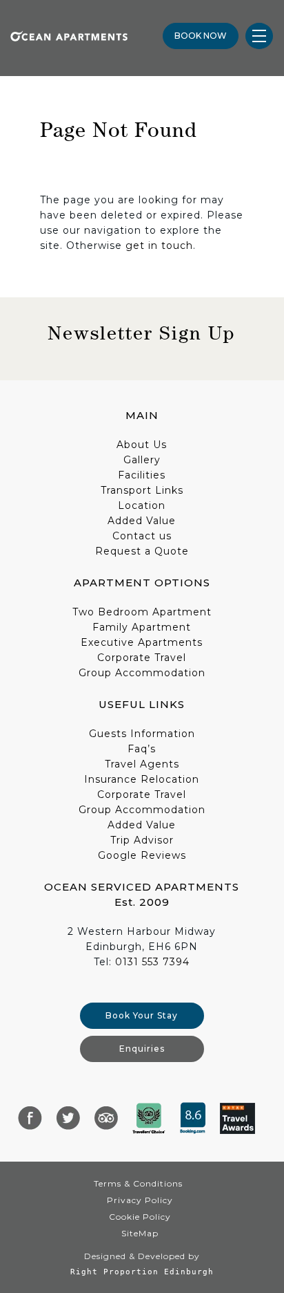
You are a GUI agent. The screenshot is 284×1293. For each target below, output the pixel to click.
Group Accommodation (142, 673)
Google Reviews (142, 855)
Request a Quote (142, 551)
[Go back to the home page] (69, 35)
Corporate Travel (141, 657)
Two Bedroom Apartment (142, 612)
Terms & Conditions (138, 1183)
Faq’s (142, 749)
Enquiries (142, 1048)
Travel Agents (142, 764)
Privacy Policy (140, 1200)
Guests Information (142, 733)
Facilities (141, 475)
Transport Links (142, 490)
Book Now (200, 35)
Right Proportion (114, 1271)
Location (141, 505)
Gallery (142, 460)
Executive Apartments (142, 642)
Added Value (142, 520)
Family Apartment (141, 627)
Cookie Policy (140, 1216)
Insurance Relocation (141, 779)
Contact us (142, 536)
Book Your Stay (141, 1015)
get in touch (159, 245)
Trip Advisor (142, 840)
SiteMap (140, 1233)
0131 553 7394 (152, 962)
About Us (141, 444)
